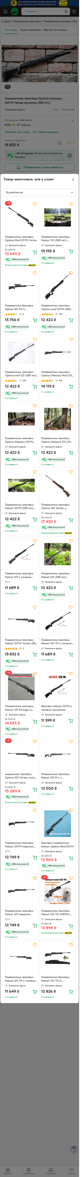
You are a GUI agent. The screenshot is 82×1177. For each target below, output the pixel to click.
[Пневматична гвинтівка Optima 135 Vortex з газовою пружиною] (57, 485)
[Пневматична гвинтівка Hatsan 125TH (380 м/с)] (21, 485)
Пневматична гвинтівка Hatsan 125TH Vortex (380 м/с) (21, 642)
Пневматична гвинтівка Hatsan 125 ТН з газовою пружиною (56, 642)
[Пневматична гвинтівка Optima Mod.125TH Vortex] (21, 217)
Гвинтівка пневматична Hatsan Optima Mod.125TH (57, 845)
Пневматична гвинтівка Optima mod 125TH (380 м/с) (56, 308)
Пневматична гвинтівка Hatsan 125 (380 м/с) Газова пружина (55, 239)
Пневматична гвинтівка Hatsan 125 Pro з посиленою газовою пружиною (55, 776)
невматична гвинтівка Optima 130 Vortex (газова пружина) (21, 776)
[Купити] (35, 252)
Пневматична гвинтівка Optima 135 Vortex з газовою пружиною (55, 507)
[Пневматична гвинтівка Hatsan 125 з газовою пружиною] (21, 554)
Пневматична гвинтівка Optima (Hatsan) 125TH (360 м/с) (19, 440)
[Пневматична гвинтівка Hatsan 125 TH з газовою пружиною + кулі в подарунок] (21, 958)
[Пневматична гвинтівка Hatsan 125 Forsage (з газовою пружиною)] (21, 687)
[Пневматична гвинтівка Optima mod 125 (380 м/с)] (21, 352)
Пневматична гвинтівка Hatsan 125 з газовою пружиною (19, 575)
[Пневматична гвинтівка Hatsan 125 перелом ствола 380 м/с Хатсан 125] (21, 891)
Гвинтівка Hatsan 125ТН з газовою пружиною (56, 708)
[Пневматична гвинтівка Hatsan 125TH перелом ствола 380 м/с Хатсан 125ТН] (21, 823)
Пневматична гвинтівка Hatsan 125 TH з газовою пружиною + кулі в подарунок (20, 979)
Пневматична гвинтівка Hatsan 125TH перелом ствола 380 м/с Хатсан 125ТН (19, 845)
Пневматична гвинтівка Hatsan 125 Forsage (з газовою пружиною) (19, 708)
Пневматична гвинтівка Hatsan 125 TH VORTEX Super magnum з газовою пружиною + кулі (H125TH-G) (57, 913)
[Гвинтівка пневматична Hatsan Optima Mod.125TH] (57, 823)
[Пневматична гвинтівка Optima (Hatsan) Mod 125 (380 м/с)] (57, 352)
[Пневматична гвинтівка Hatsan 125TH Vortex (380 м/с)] (21, 620)
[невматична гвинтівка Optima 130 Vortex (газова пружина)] (21, 754)
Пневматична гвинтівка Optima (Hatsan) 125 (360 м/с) (56, 440)
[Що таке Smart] (32, 265)
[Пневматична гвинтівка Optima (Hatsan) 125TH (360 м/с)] (21, 419)
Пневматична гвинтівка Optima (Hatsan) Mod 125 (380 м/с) (56, 374)
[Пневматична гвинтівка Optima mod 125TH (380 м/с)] (57, 286)
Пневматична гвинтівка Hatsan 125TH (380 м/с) (19, 507)
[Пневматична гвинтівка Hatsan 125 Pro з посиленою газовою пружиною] (57, 754)
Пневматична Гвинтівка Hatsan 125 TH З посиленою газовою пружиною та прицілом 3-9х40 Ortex (21, 308)
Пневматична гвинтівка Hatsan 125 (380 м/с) (55, 575)
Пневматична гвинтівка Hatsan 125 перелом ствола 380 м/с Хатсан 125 (21, 913)
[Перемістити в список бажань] (35, 204)
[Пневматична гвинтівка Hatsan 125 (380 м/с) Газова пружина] (57, 217)
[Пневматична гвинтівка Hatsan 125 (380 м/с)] (57, 554)
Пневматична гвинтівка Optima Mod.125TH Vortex (21, 239)
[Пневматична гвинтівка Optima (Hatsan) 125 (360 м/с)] (57, 419)
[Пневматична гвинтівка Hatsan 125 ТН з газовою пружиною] (57, 620)
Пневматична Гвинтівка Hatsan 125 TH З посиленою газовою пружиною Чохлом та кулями (55, 979)
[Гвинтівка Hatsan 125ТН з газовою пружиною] (57, 687)
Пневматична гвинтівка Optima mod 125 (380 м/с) (21, 374)
